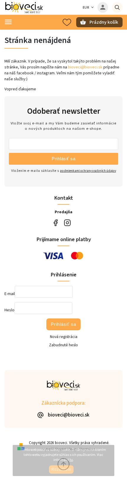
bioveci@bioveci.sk (85, 67)
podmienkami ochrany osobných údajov (88, 170)
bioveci (67, 223)
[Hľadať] (117, 7)
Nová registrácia (63, 337)
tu (71, 459)
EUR (86, 7)
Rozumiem (61, 469)
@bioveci (55, 223)
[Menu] (8, 21)
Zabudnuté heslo (63, 345)
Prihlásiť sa (63, 158)
